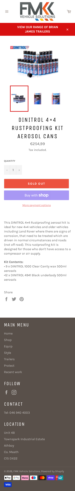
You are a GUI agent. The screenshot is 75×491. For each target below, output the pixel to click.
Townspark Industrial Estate (24, 439)
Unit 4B (9, 433)
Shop (8, 340)
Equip (8, 346)
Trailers (9, 359)
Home (8, 333)
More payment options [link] (36, 205)
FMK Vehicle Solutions (26, 471)
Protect (9, 365)
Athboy (9, 445)
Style (7, 353)
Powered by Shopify (52, 471)
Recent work (13, 372)
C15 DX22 (10, 458)
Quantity (9, 161)
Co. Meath (11, 452)
